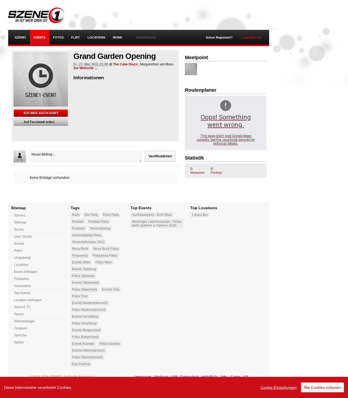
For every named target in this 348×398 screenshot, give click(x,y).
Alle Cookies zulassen (322, 387)
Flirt (75, 37)
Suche (19, 229)
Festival (77, 222)
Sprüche (20, 335)
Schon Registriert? (219, 37)
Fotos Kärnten (110, 344)
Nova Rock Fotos (106, 249)
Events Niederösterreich (90, 303)
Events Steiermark (85, 283)
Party (76, 215)
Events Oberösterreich (88, 350)
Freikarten (21, 279)
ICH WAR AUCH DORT (41, 113)
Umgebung (22, 258)
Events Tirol (110, 289)
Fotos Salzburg (83, 276)
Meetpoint (196, 57)
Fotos (58, 37)
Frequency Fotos (105, 255)
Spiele (19, 342)
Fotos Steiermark (84, 289)
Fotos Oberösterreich (87, 357)
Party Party (111, 215)
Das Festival (81, 364)
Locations (96, 37)
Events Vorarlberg (85, 317)
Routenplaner (200, 90)
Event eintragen (26, 272)
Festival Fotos (98, 222)
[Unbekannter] (191, 69)
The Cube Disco (125, 64)
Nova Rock (80, 249)
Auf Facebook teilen (39, 122)
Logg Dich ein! (251, 37)
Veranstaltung (100, 228)
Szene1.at (40, 15)
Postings (216, 170)
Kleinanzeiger (24, 321)
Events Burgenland (86, 330)
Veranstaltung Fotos (86, 235)
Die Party (91, 215)
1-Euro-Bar (200, 215)
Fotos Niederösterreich (89, 310)
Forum (19, 314)
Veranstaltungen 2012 (88, 242)
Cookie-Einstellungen (278, 387)
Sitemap (20, 222)
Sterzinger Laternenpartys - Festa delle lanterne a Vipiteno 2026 (156, 223)
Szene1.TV (22, 307)
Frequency (80, 255)
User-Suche (23, 236)
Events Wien (81, 262)
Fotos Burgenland (85, 337)
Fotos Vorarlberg (84, 323)
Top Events (22, 293)
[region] (174, 387)
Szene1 (20, 215)
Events (39, 37)
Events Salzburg (84, 269)
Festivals (78, 228)
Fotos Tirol (80, 296)
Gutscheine (22, 286)
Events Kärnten (83, 344)
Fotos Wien (103, 262)
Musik (117, 37)
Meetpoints (197, 170)
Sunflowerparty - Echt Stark (152, 215)
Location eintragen (28, 300)
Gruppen (20, 328)
